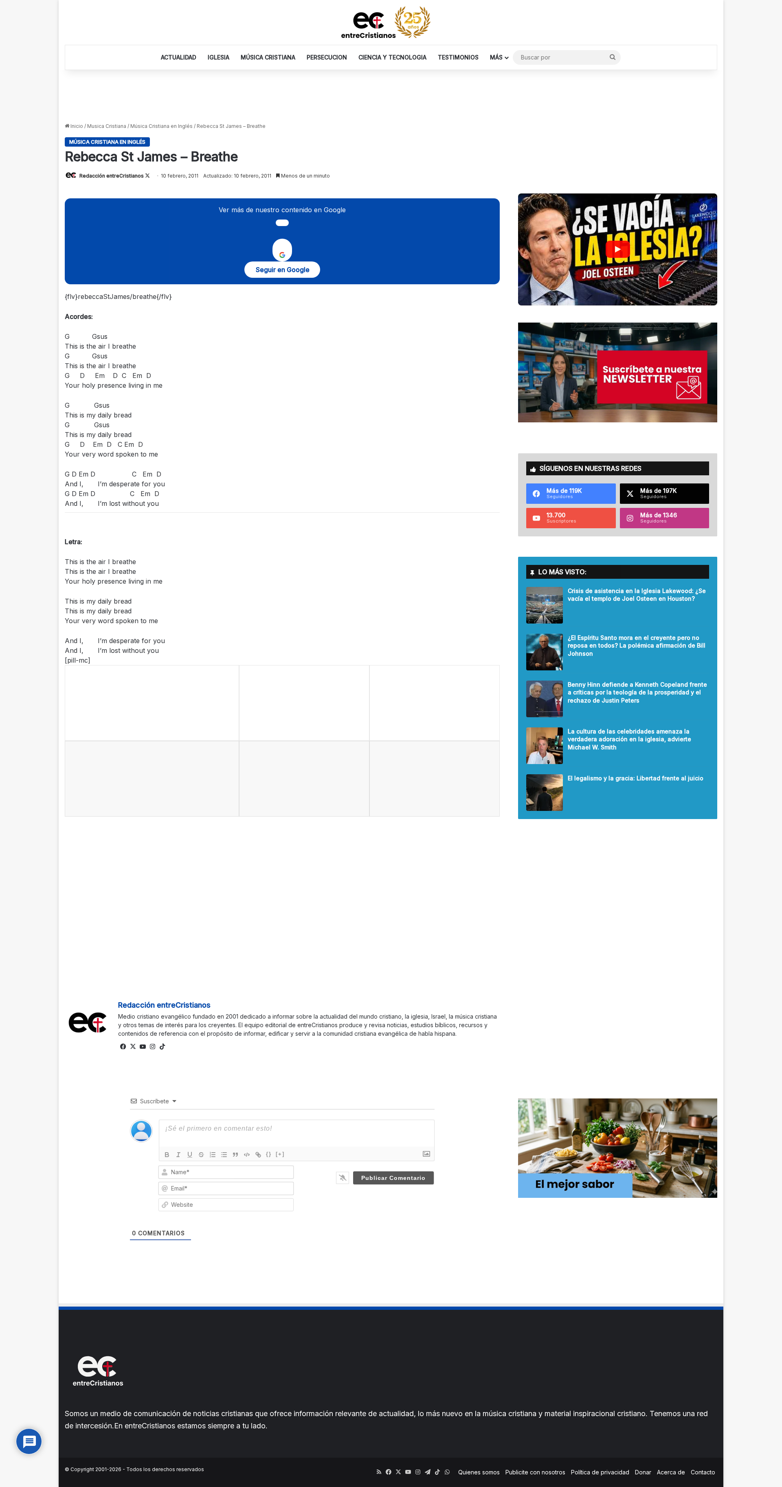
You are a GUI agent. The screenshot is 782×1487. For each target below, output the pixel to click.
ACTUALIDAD (178, 57)
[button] (617, 249)
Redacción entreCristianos (111, 176)
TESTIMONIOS (458, 57)
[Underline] (190, 1155)
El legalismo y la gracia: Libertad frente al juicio (635, 778)
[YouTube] (142, 1047)
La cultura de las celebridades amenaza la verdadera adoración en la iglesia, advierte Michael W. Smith (629, 739)
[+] (280, 1154)
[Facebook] (123, 1047)
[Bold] (167, 1155)
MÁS (496, 57)
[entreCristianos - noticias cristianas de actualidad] (391, 22)
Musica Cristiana (106, 126)
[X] (133, 1047)
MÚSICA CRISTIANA (268, 57)
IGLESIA (218, 57)
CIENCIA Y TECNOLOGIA (392, 57)
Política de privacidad (600, 1472)
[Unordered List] (224, 1155)
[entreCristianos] (97, 1403)
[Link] (258, 1155)
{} (269, 1154)
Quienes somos (479, 1472)
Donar (643, 1472)
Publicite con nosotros (535, 1472)
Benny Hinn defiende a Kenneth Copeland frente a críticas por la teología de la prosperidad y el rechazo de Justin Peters (637, 692)
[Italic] (178, 1155)
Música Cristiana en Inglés (161, 126)
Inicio (76, 126)
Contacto (703, 1472)
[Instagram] (152, 1047)
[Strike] (201, 1155)
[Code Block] (247, 1155)
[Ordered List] (212, 1155)
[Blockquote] (235, 1155)
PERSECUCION (327, 57)
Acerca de (671, 1472)
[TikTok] (162, 1047)
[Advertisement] (391, 96)
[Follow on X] (147, 176)
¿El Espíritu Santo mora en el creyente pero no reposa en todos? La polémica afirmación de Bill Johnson (636, 645)
